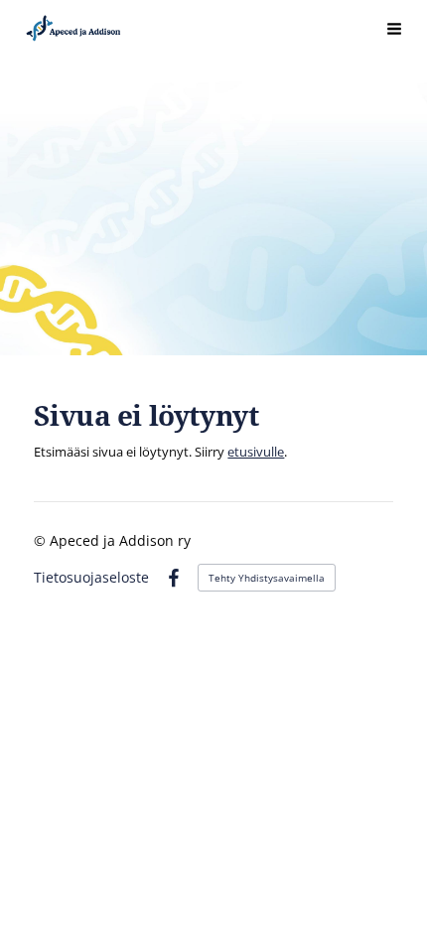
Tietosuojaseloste (91, 578)
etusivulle (255, 452)
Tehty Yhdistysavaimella (267, 578)
